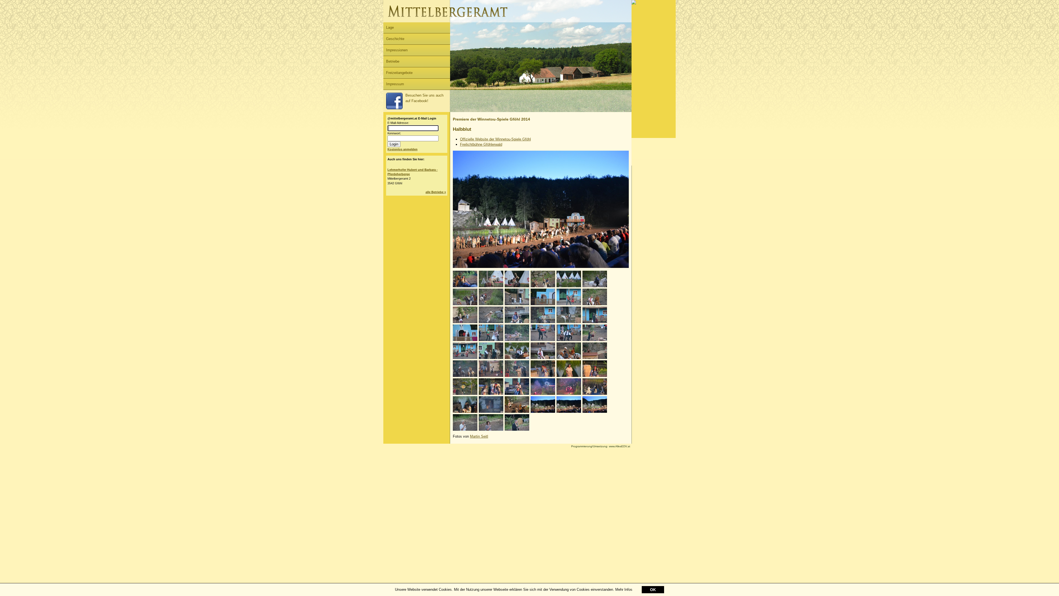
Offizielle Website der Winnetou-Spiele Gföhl (495, 139)
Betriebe (392, 61)
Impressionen (397, 50)
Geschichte (395, 39)
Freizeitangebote (399, 73)
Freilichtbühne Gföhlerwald (481, 144)
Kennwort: (394, 133)
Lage (390, 27)
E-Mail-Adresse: (398, 122)
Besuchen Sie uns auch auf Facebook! (424, 98)
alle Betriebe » (436, 192)
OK (653, 589)
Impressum (395, 84)
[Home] (507, 21)
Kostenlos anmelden (402, 149)
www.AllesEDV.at (600, 446)
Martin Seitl (479, 436)
